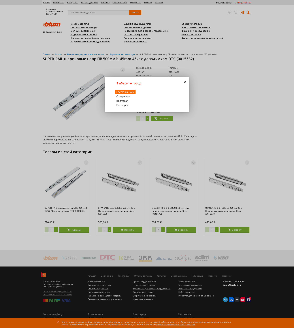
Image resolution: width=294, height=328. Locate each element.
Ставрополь (123, 96)
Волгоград (122, 100)
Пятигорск (122, 105)
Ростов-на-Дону (125, 92)
